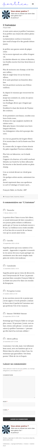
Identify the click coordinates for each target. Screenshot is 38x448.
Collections (6, 444)
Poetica (5, 438)
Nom (5, 401)
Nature (22, 197)
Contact (26, 444)
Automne (16, 197)
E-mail (6, 410)
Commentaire (8, 375)
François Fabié (9, 197)
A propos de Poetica (16, 444)
